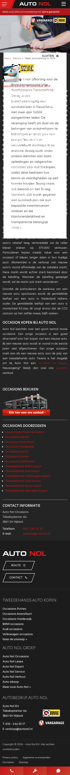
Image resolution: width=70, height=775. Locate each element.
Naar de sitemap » (15, 639)
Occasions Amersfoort (19, 442)
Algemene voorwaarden (36, 757)
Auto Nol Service (14, 672)
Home (6, 58)
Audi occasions (12, 629)
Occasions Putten (17, 456)
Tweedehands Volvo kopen (23, 486)
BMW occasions (13, 624)
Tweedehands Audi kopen (22, 471)
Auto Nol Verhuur (14, 677)
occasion (61, 368)
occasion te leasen (53, 363)
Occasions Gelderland (19, 461)
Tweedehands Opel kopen (23, 481)
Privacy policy (10, 757)
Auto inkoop (11, 682)
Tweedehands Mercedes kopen (26, 491)
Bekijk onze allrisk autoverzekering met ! (31, 11)
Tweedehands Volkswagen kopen (27, 476)
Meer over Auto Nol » (17, 687)
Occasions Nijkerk (17, 437)
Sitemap (23, 762)
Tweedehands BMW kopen (23, 466)
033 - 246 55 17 (32, 529)
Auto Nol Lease (13, 661)
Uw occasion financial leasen (24, 432)
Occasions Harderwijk (19, 447)
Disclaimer (8, 762)
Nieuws (17, 58)
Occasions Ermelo (17, 452)
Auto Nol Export (13, 667)
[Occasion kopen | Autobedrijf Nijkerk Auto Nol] (35, 4)
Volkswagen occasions (18, 634)
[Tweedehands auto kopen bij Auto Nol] (35, 405)
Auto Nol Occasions (16, 656)
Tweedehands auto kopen (29, 600)
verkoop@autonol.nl (36, 534)
